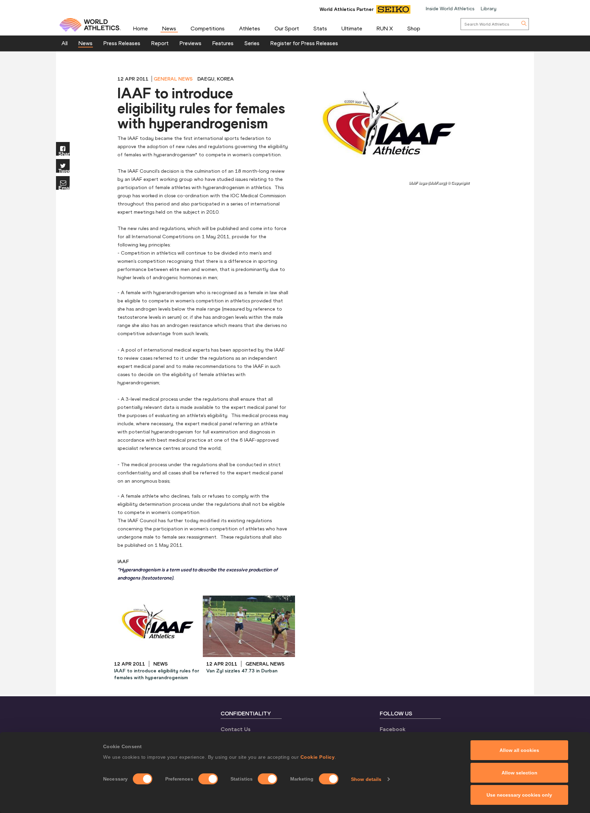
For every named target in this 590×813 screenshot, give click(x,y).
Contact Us (236, 729)
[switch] (208, 778)
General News (173, 79)
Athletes (249, 28)
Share (64, 153)
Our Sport (287, 28)
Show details (366, 779)
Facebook (393, 729)
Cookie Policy (317, 757)
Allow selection (519, 772)
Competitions (208, 28)
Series (251, 43)
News (169, 28)
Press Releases (121, 43)
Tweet (64, 170)
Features (223, 43)
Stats (320, 28)
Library (488, 8)
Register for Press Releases (304, 43)
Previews (190, 43)
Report (160, 43)
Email (64, 187)
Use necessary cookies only (519, 795)
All (64, 43)
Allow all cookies (519, 750)
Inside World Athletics (450, 8)
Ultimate (351, 28)
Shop (413, 28)
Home (140, 28)
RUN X (385, 28)
